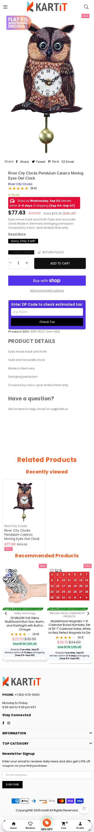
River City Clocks (20, 184)
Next (88, 613)
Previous (5, 613)
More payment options (47, 291)
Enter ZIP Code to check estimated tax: (47, 304)
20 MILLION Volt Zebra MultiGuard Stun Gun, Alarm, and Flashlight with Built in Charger (24, 623)
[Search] (86, 6)
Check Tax (47, 322)
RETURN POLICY (53, 252)
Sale (85, 16)
